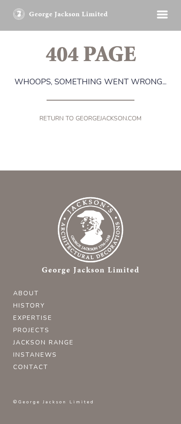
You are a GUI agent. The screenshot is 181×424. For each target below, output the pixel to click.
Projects (31, 330)
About (26, 293)
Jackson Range (43, 342)
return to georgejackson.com (90, 118)
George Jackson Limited (68, 14)
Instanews (35, 355)
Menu (162, 14)
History (29, 305)
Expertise (32, 318)
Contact (30, 367)
